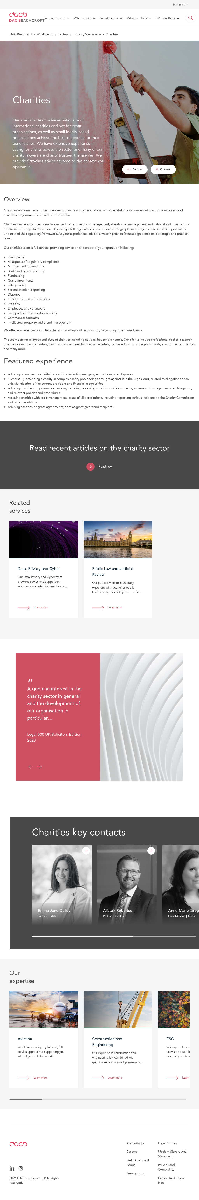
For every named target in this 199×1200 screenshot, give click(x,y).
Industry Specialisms (87, 34)
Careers (132, 1151)
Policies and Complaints (166, 1167)
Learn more (40, 607)
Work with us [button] (166, 18)
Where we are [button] (55, 18)
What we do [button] (109, 18)
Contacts (165, 169)
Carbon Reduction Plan (171, 1180)
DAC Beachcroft (21, 34)
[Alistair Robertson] (151, 850)
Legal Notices (167, 1143)
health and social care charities (70, 344)
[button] (190, 18)
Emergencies (136, 1173)
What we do (45, 34)
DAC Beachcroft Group (138, 1162)
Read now (105, 466)
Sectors (63, 34)
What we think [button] (137, 18)
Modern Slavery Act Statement (172, 1154)
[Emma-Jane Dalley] (86, 850)
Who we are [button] (82, 18)
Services (137, 169)
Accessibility (135, 1143)
